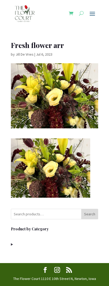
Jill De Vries (25, 54)
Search (89, 214)
